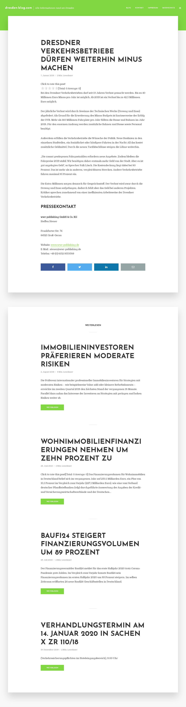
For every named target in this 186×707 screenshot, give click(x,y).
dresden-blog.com (18, 7)
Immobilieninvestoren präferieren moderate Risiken (87, 356)
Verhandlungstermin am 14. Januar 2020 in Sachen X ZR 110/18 (93, 634)
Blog (128, 8)
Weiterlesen (52, 407)
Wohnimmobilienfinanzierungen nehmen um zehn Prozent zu (91, 450)
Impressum (153, 8)
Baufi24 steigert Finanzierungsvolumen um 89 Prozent (90, 544)
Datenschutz (168, 8)
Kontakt (139, 8)
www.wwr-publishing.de (65, 245)
